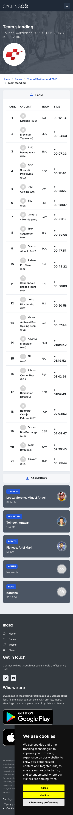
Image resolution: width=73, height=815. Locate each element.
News (12, 650)
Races (18, 79)
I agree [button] (44, 787)
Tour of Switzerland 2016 (42, 79)
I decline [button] (44, 795)
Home (6, 79)
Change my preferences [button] (43, 802)
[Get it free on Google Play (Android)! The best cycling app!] (28, 716)
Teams (12, 644)
